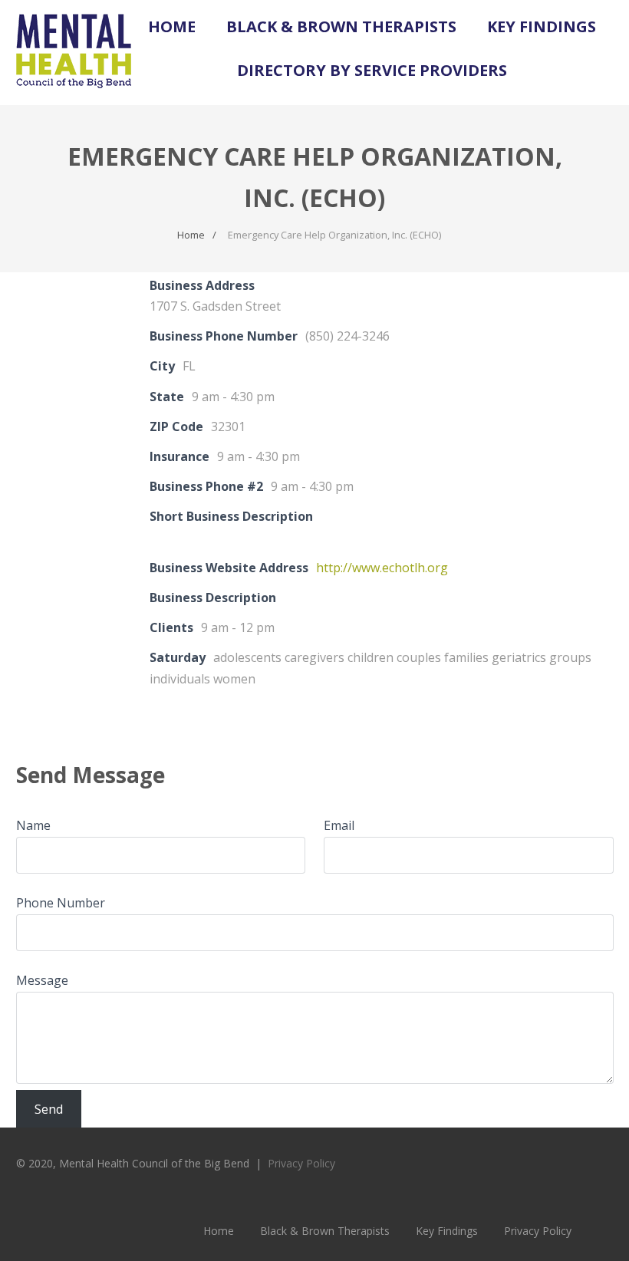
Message (42, 980)
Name (33, 825)
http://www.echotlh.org (382, 567)
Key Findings (541, 26)
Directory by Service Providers (372, 70)
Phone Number (60, 902)
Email (339, 825)
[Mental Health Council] (73, 96)
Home (172, 26)
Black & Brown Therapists (341, 26)
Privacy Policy (301, 1163)
